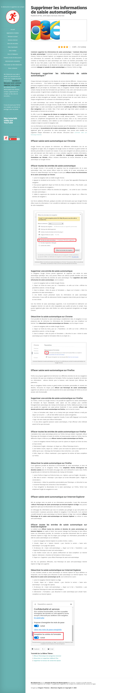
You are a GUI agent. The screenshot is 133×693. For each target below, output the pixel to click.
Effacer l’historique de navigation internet (47, 656)
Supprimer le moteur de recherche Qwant (47, 660)
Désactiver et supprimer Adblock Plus (46, 658)
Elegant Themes (43, 688)
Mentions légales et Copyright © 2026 (63, 688)
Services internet (57, 16)
